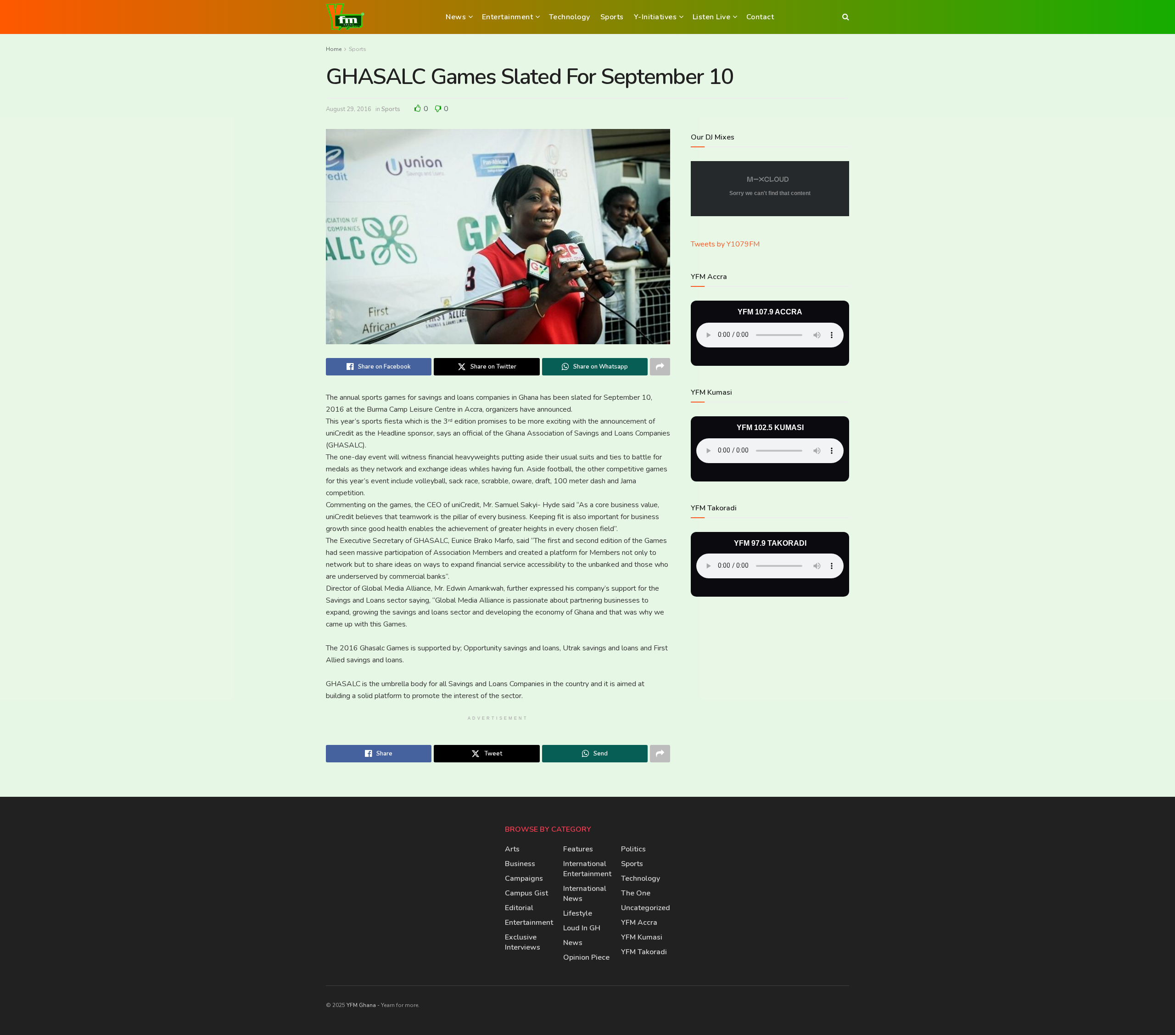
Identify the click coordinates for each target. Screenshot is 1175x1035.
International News (584, 894)
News (456, 17)
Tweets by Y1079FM (725, 244)
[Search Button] (845, 17)
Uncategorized (645, 908)
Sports (612, 17)
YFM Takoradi (644, 952)
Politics (633, 849)
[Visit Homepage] (345, 17)
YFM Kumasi (641, 937)
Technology (569, 17)
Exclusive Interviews (522, 942)
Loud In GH (581, 928)
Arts (512, 849)
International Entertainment (587, 869)
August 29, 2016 (348, 109)
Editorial (519, 908)
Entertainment (507, 17)
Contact (760, 17)
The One (635, 893)
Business (520, 864)
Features (578, 849)
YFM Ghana (361, 1005)
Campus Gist (526, 893)
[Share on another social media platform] (660, 366)
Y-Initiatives (655, 17)
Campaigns (524, 878)
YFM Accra (639, 923)
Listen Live (712, 17)
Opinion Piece (586, 957)
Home (333, 49)
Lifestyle (577, 913)
